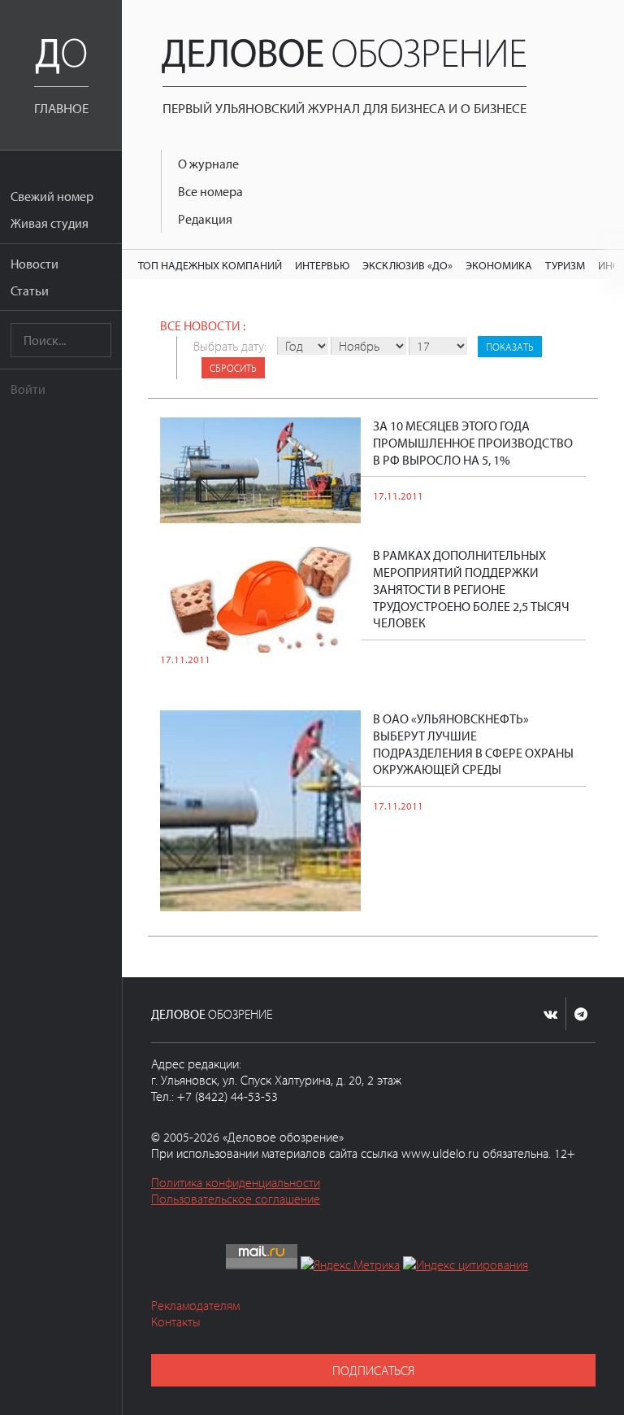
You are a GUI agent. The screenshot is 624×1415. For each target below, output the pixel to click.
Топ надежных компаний (210, 265)
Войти (28, 389)
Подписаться (373, 1370)
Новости (34, 263)
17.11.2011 (398, 495)
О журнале (208, 163)
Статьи (30, 290)
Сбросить (233, 367)
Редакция (205, 219)
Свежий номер (52, 196)
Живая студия (50, 223)
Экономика (499, 265)
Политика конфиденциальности (235, 1182)
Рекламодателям (195, 1305)
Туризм (565, 265)
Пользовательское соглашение (235, 1198)
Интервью (322, 265)
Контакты (176, 1321)
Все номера (210, 191)
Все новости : (202, 325)
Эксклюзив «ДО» (407, 265)
